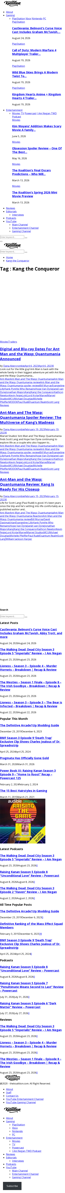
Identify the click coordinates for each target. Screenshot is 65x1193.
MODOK (13, 402)
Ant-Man (5, 379)
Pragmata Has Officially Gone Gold (24, 758)
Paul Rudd (23, 402)
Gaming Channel (21, 231)
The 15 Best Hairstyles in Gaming (23, 790)
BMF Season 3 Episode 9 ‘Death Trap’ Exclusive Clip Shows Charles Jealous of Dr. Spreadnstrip (30, 741)
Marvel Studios (35, 532)
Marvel (43, 395)
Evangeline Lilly (24, 522)
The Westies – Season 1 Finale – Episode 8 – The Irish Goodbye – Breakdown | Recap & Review (30, 686)
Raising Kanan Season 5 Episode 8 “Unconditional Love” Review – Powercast (29, 873)
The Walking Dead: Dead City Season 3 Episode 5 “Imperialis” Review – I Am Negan (31, 651)
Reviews (10, 208)
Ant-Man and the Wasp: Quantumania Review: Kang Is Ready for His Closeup (27, 484)
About (9, 12)
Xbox (15, 1128)
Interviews (18, 214)
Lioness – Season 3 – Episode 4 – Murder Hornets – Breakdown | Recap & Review (28, 668)
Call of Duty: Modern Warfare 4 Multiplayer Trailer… (34, 52)
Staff (8, 1092)
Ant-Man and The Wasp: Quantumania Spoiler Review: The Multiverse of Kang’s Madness (30, 417)
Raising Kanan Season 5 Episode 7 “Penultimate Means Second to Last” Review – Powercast (31, 986)
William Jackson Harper (19, 539)
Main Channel (20, 224)
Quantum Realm (38, 402)
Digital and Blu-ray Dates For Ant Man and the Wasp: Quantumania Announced (30, 353)
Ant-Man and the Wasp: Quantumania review (31, 380)
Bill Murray (45, 385)
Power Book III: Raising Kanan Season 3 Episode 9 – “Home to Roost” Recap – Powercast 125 (28, 774)
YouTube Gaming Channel (21, 1102)
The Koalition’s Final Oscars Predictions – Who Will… (31, 172)
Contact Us (12, 1095)
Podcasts (11, 218)
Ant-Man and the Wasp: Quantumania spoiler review (29, 384)
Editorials (11, 211)
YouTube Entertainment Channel (25, 1099)
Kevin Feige (15, 395)
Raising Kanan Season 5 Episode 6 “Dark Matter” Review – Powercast (28, 1005)
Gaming (10, 15)
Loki (24, 395)
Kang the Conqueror (42, 392)
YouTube (11, 221)
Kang (28, 392)
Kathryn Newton (46, 529)
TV (13, 1144)
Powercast (18, 1147)
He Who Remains (25, 388)
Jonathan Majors (15, 392)
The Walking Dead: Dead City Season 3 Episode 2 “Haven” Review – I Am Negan (28, 890)
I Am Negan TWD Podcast (26, 1151)
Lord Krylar (33, 395)
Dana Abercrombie (14, 365)
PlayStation (18, 21)
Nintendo (17, 1131)
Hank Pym (10, 388)
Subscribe (12, 1186)
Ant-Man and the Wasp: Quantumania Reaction (31, 514)
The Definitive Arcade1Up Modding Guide (29, 725)
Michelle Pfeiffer (19, 535)
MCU (11, 398)
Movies (16, 120)
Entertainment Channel (25, 228)
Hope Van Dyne (44, 388)
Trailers (12, 341)
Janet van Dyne (35, 525)
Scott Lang (53, 402)
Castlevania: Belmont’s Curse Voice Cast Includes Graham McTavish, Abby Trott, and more (31, 633)
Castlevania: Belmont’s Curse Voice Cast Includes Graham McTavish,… (37, 30)
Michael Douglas (23, 398)
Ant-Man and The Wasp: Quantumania (32, 379)
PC (13, 1134)
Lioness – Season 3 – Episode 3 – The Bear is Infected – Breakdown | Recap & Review (31, 704)
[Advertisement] (32, 307)
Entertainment (14, 110)
